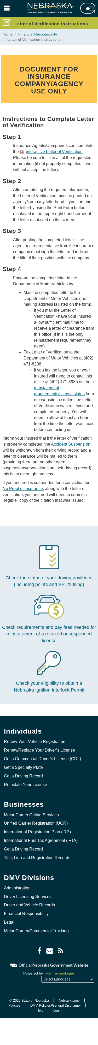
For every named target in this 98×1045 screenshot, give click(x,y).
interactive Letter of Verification (54, 151)
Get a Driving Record (23, 776)
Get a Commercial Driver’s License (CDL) (42, 759)
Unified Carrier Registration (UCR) (36, 823)
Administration (17, 888)
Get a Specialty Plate (23, 767)
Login (57, 1010)
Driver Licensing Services (27, 896)
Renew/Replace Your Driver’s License (39, 750)
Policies (14, 1005)
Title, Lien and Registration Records (37, 857)
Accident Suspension (70, 444)
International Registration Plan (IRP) (37, 832)
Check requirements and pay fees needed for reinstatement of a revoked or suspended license (49, 634)
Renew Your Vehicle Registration (34, 741)
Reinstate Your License (25, 784)
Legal (9, 922)
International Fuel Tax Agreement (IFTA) (41, 840)
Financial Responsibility (37, 34)
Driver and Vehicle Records (29, 905)
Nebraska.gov (69, 1000)
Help (40, 1010)
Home (8, 34)
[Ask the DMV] (87, 8)
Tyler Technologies (59, 973)
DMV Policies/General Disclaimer (55, 1005)
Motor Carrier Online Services (31, 815)
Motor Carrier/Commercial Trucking (36, 931)
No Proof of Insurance (23, 488)
